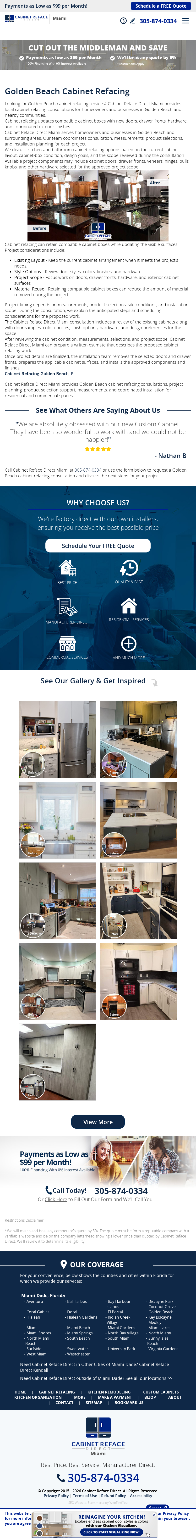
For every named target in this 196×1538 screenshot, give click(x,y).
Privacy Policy (56, 1495)
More (80, 1397)
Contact (64, 1402)
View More (98, 1122)
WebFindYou (118, 1502)
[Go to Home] (26, 23)
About (175, 1397)
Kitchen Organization (38, 1397)
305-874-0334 (158, 21)
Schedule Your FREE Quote (98, 546)
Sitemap (94, 1402)
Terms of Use (85, 1495)
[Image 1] (57, 739)
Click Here (56, 1199)
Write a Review (132, 21)
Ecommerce (96, 1502)
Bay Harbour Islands (119, 1304)
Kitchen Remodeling (109, 1392)
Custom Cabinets (161, 1392)
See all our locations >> (148, 1378)
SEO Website (77, 1502)
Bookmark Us (128, 1402)
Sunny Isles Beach (158, 1341)
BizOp (150, 1397)
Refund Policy (113, 1495)
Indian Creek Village (118, 1320)
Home (20, 1392)
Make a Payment (115, 1397)
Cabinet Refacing (57, 1392)
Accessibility (141, 1495)
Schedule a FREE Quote (161, 6)
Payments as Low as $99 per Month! (46, 6)
